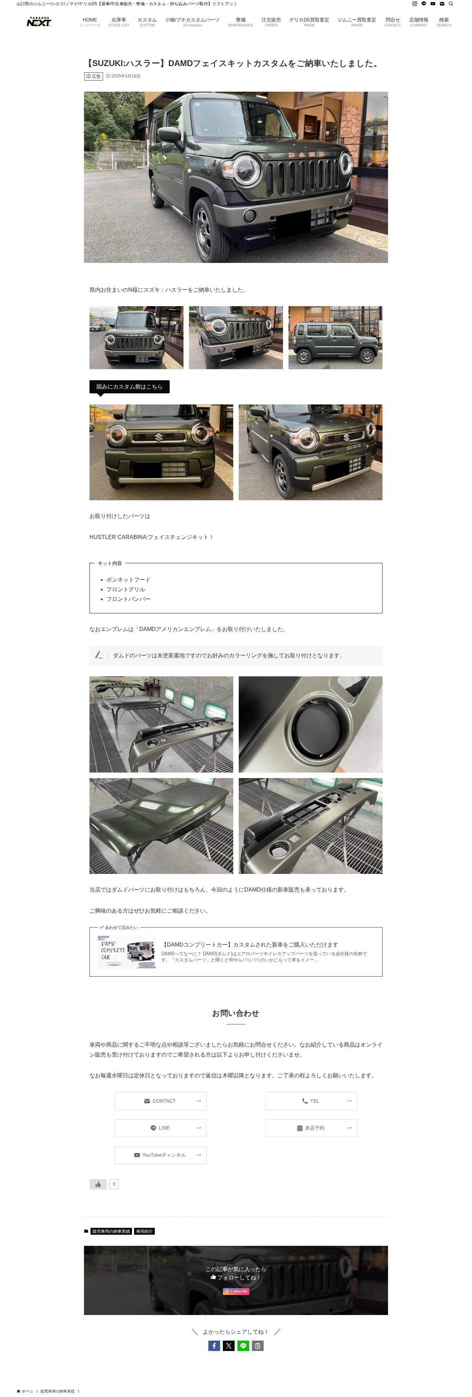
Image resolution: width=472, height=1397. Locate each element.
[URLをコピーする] (258, 1346)
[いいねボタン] (98, 1184)
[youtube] (432, 4)
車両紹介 (144, 1231)
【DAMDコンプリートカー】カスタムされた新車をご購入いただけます (249, 945)
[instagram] (414, 4)
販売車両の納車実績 (111, 1231)
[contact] (441, 4)
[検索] (450, 4)
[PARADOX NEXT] (39, 21)
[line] (423, 4)
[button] (214, 1346)
